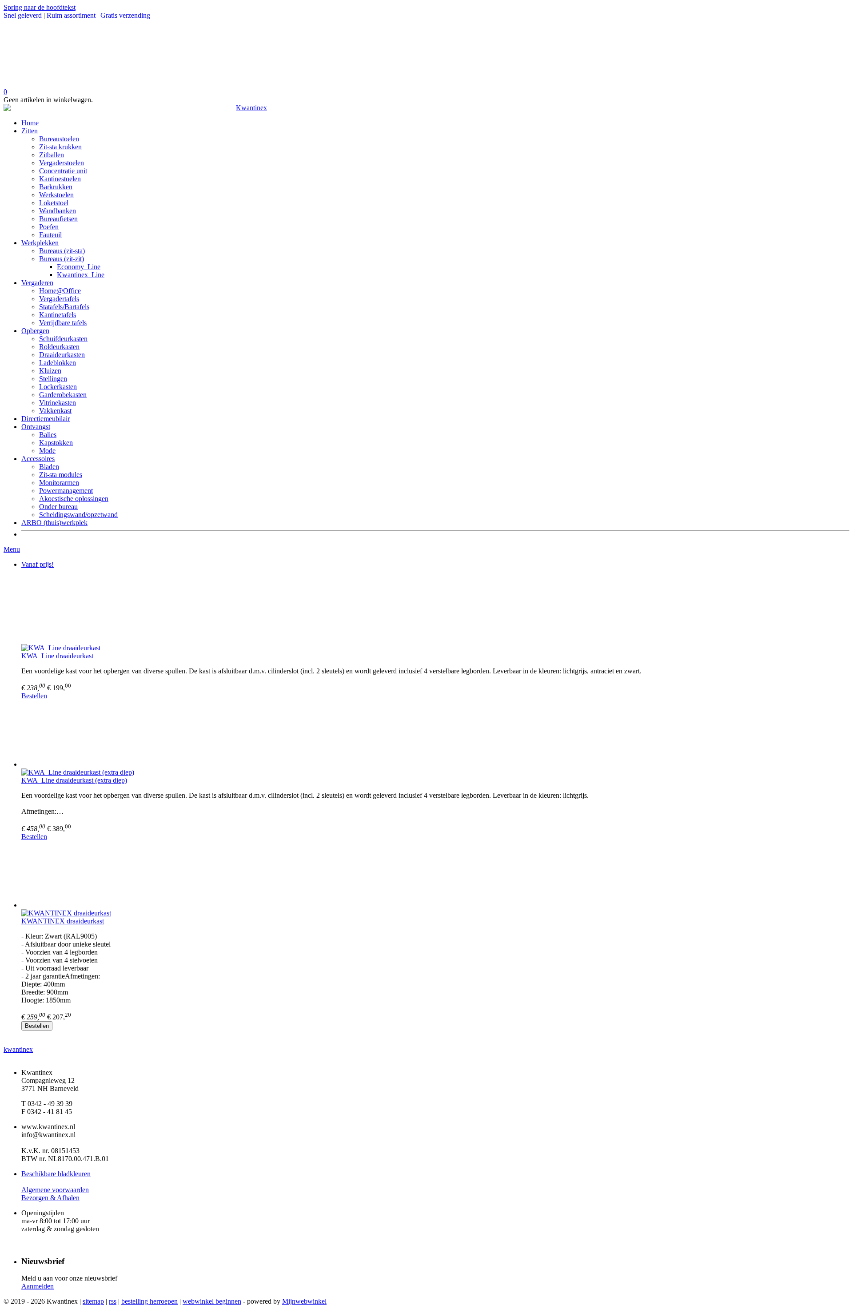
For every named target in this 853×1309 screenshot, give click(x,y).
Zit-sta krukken (60, 147)
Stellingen (53, 378)
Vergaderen (37, 282)
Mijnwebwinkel (304, 1301)
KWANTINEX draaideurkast (62, 921)
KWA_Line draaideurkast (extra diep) (74, 780)
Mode (47, 450)
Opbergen (35, 330)
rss (112, 1301)
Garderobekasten (63, 394)
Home (30, 123)
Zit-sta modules (60, 474)
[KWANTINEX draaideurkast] (435, 875)
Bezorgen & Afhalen (50, 1198)
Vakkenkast (55, 410)
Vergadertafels (59, 298)
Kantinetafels (57, 314)
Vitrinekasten (57, 402)
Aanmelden (37, 1286)
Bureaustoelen (59, 139)
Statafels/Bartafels (64, 306)
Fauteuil (50, 235)
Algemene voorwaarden (55, 1190)
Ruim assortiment (71, 15)
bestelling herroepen (149, 1301)
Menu (12, 549)
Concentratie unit (63, 171)
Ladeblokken (57, 362)
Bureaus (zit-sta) (62, 251)
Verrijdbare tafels (63, 322)
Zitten (29, 131)
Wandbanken (57, 211)
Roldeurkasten (59, 346)
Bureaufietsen (58, 219)
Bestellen (34, 696)
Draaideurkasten (62, 354)
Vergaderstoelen (61, 163)
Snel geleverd (23, 15)
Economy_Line (78, 267)
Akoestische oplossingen (73, 498)
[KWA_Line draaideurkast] (435, 610)
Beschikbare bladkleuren (56, 1174)
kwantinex (18, 1049)
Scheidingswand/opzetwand (78, 514)
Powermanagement (66, 490)
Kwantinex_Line (80, 275)
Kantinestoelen (60, 179)
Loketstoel (53, 203)
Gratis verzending (125, 15)
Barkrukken (55, 187)
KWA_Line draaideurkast (57, 656)
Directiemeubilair (45, 418)
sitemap (93, 1301)
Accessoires (38, 458)
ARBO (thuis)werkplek (54, 522)
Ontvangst (35, 426)
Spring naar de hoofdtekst (40, 7)
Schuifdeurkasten (63, 338)
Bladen (49, 466)
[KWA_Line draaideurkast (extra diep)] (435, 734)
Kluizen (50, 370)
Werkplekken (40, 243)
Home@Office (60, 290)
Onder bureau (58, 506)
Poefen (49, 227)
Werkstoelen (56, 195)
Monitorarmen (59, 482)
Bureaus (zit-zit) (61, 259)
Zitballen (51, 155)
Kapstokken (56, 442)
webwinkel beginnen (212, 1301)
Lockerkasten (58, 386)
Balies (47, 434)
